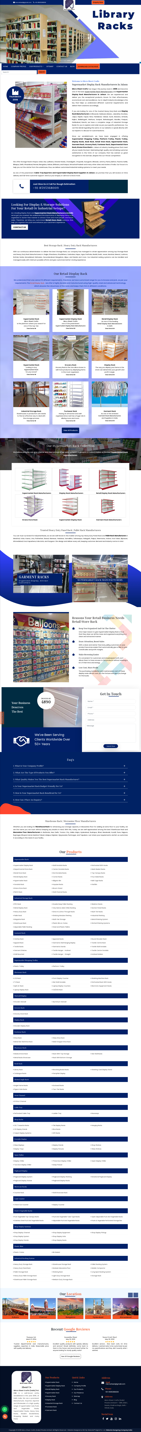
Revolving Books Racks (60, 1070)
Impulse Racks (57, 884)
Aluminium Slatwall (59, 1002)
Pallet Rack (18, 915)
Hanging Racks (96, 1125)
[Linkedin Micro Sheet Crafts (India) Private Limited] (120, 1419)
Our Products (35, 66)
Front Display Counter (60, 978)
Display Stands (57, 1145)
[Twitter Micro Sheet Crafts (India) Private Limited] (107, 1419)
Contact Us (61, 66)
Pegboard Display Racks (61, 1181)
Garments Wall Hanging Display (63, 943)
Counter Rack (19, 1193)
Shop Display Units (59, 1236)
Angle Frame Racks (21, 1085)
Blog (72, 66)
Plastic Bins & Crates (60, 923)
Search (42, 72)
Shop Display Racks (59, 1240)
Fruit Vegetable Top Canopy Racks (26, 1217)
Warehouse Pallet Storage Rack (25, 1280)
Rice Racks (56, 1129)
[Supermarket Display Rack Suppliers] (70, 506)
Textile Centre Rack (98, 943)
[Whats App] (4, 1409)
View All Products (70, 430)
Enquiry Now (98, 2)
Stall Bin (94, 884)
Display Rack (109, 365)
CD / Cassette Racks (21, 1125)
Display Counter (58, 1205)
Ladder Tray (56, 1113)
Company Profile (18, 66)
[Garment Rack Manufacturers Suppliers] (107, 506)
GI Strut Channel (20, 1101)
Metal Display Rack (20, 908)
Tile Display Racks (58, 1125)
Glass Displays (19, 1145)
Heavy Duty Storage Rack (23, 1264)
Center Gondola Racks (60, 869)
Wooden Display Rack (22, 1026)
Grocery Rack (70, 365)
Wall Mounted (19, 954)
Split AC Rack (18, 986)
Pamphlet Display (58, 1073)
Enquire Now (2, 718)
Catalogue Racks (20, 1073)
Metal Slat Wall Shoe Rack (23, 1042)
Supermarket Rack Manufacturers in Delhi (54, 213)
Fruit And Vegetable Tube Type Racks (66, 1217)
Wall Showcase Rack (59, 1193)
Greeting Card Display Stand (101, 1070)
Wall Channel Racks (59, 892)
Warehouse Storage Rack (61, 1264)
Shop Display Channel (22, 1233)
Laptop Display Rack (21, 990)
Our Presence (78, 1393)
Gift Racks (56, 1133)
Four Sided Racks (97, 877)
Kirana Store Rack (29, 520)
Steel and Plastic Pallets (61, 927)
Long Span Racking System (101, 1272)
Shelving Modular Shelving (61, 915)
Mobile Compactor (98, 1268)
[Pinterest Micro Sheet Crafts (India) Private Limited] (111, 1419)
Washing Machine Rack (99, 978)
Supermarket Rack (31, 319)
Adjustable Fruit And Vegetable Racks (65, 1221)
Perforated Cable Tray (22, 1113)
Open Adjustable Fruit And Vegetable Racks (107, 1217)
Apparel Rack (18, 943)
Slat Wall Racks (96, 1054)
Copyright (12, 1430)
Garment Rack (110, 411)
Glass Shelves (96, 1149)
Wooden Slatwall (20, 1002)
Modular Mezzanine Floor (61, 1268)
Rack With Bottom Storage (62, 1058)
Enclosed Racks (58, 1085)
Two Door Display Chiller (22, 1165)
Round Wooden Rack (99, 939)
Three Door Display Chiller (61, 1161)
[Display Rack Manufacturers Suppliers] (70, 479)
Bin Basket (56, 1252)
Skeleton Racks (96, 904)
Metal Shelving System (99, 919)
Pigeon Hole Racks (20, 1089)
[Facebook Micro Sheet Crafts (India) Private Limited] (103, 1419)
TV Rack (17, 982)
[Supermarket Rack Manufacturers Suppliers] (33, 479)
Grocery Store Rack (21, 1014)
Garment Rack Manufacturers (108, 520)
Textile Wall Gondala (98, 947)
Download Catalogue (88, 66)
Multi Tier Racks (97, 912)
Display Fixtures (58, 1149)
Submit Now (111, 746)
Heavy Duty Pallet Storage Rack (25, 1276)
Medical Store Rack (21, 1054)
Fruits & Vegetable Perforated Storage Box (106, 1221)
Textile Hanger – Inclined (61, 950)
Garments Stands (59, 947)
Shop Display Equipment (61, 1233)
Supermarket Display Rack (70, 319)
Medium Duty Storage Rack (62, 1280)
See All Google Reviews (70, 1356)
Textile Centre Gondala (99, 950)
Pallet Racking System (99, 1264)
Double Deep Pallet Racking (62, 904)
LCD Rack (17, 978)
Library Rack (18, 1070)
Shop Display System (21, 1236)
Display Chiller (19, 1161)
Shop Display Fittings (98, 1233)
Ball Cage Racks (97, 881)
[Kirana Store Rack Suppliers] (33, 506)
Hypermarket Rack (31, 365)
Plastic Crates (19, 1252)
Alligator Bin (56, 881)
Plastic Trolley (19, 966)
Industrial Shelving (98, 915)
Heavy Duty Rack (20, 912)
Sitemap (49, 66)
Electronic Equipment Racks (101, 986)
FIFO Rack (17, 904)
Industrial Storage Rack (31, 411)
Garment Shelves (20, 950)
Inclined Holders (97, 954)
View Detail (31, 328)
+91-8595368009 (40, 2)
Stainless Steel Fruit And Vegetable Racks (29, 1221)
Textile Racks (18, 947)
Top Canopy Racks (98, 873)
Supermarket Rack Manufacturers (99, 91)
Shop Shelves (96, 1145)
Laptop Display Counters (61, 986)
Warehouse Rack (20, 923)
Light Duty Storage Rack (61, 1276)
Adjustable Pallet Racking (23, 927)
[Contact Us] (5, 1416)
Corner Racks (57, 877)
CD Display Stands (20, 1129)
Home (5, 66)
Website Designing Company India (119, 1430)
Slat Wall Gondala (58, 982)
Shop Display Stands (21, 1240)
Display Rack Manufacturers (71, 493)
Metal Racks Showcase (22, 1058)
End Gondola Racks (59, 873)
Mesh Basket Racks (98, 869)
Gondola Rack (19, 884)
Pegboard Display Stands (23, 1181)
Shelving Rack (57, 1272)
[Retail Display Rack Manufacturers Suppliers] (107, 479)
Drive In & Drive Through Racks (63, 912)
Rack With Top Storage (60, 1054)
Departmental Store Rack (23, 869)
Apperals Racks (58, 939)
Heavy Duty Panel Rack (22, 1268)
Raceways (95, 1113)
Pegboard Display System (23, 1177)
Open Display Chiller (98, 1161)
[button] (10, 34)
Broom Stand (57, 888)
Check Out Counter (21, 1205)
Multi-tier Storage (59, 919)
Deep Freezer (57, 1165)
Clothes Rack (19, 939)
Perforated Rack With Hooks (101, 982)
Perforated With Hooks (99, 865)
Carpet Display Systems (22, 1133)
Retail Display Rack (110, 319)
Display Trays (19, 1149)
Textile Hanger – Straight (61, 954)
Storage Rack (96, 1276)
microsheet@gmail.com (23, 2)
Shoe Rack (18, 1038)
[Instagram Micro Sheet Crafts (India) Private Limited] (116, 1419)
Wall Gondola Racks (59, 865)
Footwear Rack (70, 411)
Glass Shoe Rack (58, 1038)
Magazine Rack (19, 919)
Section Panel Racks (98, 908)
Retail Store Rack (54, 220)
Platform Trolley (58, 966)
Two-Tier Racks (58, 1089)
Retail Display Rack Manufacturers (110, 493)
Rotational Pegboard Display (101, 1177)
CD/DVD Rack (57, 990)
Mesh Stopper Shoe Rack (61, 1042)
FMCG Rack (18, 892)
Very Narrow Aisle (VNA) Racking (64, 908)
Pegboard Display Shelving (62, 1177)
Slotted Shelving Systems (100, 923)
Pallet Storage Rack (21, 1272)
